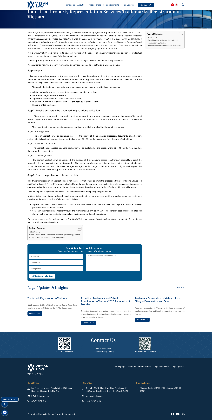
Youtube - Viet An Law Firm (177, 414)
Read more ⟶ (34, 313)
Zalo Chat (4, 412)
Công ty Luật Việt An (172, 4)
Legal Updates (127, 5)
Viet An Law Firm (176, 4)
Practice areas (94, 5)
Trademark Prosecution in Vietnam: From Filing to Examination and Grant (158, 300)
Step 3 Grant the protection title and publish (48, 237)
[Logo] (37, 5)
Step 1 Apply (35, 232)
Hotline (4, 404)
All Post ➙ (181, 287)
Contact (146, 5)
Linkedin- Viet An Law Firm (183, 414)
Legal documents (111, 5)
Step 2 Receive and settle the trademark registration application (55, 235)
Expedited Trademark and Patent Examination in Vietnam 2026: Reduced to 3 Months (105, 301)
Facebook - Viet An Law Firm (172, 414)
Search (183, 4)
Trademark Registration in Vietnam (47, 298)
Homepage (70, 5)
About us (81, 5)
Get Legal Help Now (43, 276)
